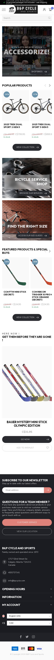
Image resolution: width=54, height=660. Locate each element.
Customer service (27, 522)
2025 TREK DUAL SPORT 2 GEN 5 (13, 125)
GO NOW (25, 439)
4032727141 (14, 572)
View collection (25, 147)
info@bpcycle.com (16, 580)
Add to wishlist (25, 447)
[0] (50, 9)
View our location (27, 531)
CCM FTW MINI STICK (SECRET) (15, 293)
